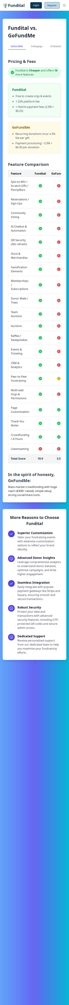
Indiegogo (37, 46)
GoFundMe (17, 46)
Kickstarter (57, 46)
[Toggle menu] (64, 5)
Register (52, 5)
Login (36, 5)
